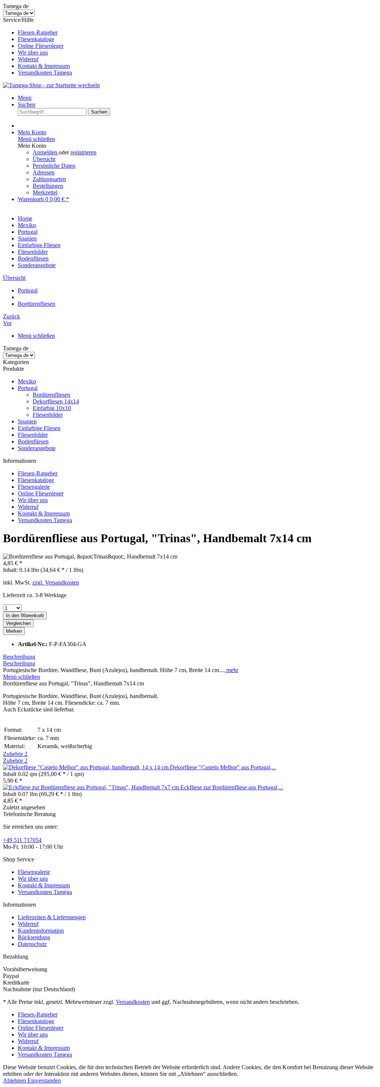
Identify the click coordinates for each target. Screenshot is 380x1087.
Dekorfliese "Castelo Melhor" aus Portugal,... (223, 767)
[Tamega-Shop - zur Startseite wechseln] (51, 85)
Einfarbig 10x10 (52, 408)
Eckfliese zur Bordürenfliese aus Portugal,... (231, 787)
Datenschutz (32, 944)
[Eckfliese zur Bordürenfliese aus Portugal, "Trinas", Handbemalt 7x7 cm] (91, 787)
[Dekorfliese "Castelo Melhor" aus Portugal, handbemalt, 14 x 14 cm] (86, 767)
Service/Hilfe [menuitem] (37, 46)
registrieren (83, 152)
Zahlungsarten (49, 179)
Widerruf (28, 59)
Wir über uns (33, 52)
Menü (25, 98)
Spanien (27, 421)
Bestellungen (48, 186)
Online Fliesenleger (40, 46)
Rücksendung (34, 937)
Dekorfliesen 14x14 (56, 401)
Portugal (27, 388)
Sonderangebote (37, 448)
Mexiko (27, 381)
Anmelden (46, 152)
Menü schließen (36, 139)
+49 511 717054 (22, 840)
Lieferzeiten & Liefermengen (52, 917)
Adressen (44, 172)
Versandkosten (133, 1002)
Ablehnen (15, 1080)
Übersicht (44, 159)
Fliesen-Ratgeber (38, 32)
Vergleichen (18, 623)
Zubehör (15, 754)
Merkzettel (45, 192)
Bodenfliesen (33, 441)
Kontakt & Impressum (44, 66)
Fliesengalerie (34, 487)
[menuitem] (197, 32)
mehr (231, 670)
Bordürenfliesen (51, 395)
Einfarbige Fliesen (39, 428)
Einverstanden (44, 1080)
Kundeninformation (41, 930)
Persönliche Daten (54, 166)
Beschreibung (19, 657)
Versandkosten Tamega (45, 72)
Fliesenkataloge (36, 39)
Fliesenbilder (48, 415)
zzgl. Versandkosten (55, 582)
